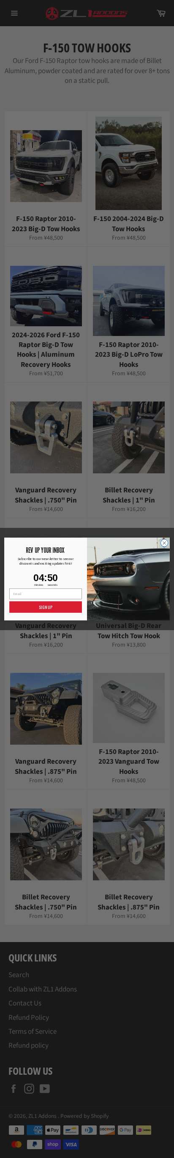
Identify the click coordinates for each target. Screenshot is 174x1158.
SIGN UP (45, 607)
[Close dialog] (164, 543)
